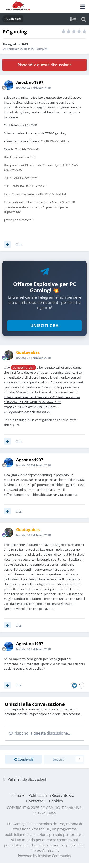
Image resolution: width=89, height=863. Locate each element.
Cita (18, 244)
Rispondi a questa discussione (45, 64)
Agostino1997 (18, 44)
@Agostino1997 (23, 367)
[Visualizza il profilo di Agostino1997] (8, 85)
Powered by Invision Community (44, 855)
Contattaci (35, 801)
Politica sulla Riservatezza (51, 795)
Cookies (56, 801)
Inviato (33, 88)
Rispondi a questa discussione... (42, 733)
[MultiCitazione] (7, 244)
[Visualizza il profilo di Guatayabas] (8, 355)
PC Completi (39, 49)
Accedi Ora (25, 714)
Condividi (25, 759)
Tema (16, 795)
